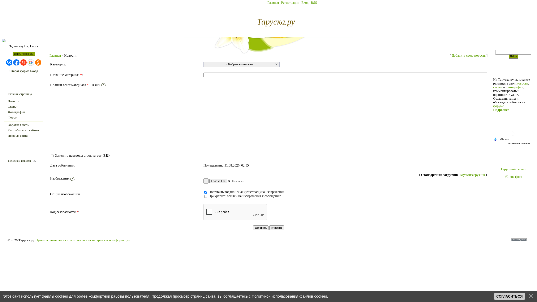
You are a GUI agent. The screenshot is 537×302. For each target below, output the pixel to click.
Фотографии (16, 112)
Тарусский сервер (513, 169)
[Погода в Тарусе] (513, 136)
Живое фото (513, 176)
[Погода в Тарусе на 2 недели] (520, 144)
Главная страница (20, 94)
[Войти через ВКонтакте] (9, 62)
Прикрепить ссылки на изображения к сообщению (245, 196)
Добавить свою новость (469, 55)
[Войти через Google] (30, 62)
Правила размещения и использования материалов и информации (82, 240)
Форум (12, 117)
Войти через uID (24, 53)
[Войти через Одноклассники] (38, 62)
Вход (305, 2)
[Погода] (503, 139)
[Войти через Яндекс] (23, 62)
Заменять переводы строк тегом (82, 155)
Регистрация (290, 2)
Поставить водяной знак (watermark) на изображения (246, 192)
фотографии (514, 87)
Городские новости (19, 160)
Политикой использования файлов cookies (289, 296)
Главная (273, 2)
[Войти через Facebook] (16, 62)
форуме (498, 106)
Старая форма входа (23, 71)
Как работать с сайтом (23, 130)
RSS (314, 2)
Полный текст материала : (77, 85)
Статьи (12, 106)
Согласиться (509, 296)
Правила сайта (18, 135)
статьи (497, 87)
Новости (14, 101)
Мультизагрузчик (472, 175)
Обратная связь (18, 124)
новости (522, 83)
